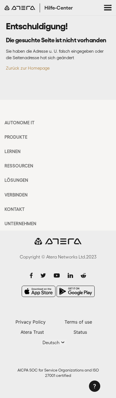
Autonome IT (20, 122)
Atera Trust (32, 332)
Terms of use (78, 322)
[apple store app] (38, 291)
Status (80, 332)
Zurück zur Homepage (28, 68)
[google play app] (76, 291)
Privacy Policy (30, 322)
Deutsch (52, 342)
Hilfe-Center (58, 8)
